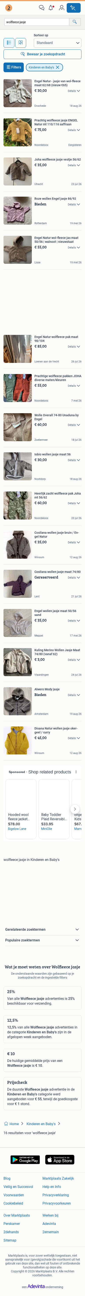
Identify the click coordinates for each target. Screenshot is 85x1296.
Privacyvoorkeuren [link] (56, 1203)
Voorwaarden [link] (13, 1195)
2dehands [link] (11, 1232)
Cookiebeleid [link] (13, 1203)
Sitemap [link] (9, 1240)
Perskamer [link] (11, 1224)
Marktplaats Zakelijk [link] (58, 1178)
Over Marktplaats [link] (16, 1215)
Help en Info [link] (51, 1187)
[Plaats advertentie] (74, 8)
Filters (16, 67)
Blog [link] (6, 1178)
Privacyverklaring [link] (55, 1195)
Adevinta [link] (49, 1224)
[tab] (8, 43)
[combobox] (36, 22)
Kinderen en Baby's (41, 67)
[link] (9, 8)
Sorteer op (41, 35)
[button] (52, 8)
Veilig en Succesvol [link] (18, 1187)
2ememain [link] (50, 1232)
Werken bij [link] (50, 1215)
